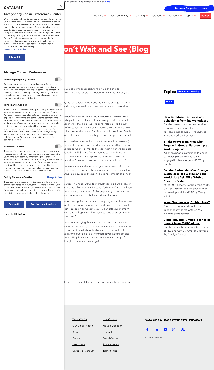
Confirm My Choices (43, 204)
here (107, 2)
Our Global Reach (82, 326)
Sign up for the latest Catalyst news (173, 320)
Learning (140, 16)
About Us (98, 16)
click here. (22, 140)
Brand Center (110, 338)
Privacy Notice (111, 344)
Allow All (14, 57)
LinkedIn (156, 329)
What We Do (79, 319)
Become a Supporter (186, 8)
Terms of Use (110, 351)
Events (76, 338)
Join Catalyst (110, 319)
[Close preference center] (60, 5)
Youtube (165, 329)
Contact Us (109, 332)
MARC (169, 102)
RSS (183, 329)
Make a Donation (112, 326)
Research (173, 16)
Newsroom (78, 344)
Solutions (156, 16)
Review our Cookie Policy (15, 49)
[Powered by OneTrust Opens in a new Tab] (16, 215)
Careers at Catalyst (83, 351)
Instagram (174, 329)
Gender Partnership (188, 91)
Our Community (119, 16)
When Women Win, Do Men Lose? (187, 202)
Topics (189, 16)
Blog (9, 35)
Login (204, 8)
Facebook (147, 329)
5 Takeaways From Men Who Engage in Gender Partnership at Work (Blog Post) (186, 145)
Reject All (14, 204)
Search (205, 16)
